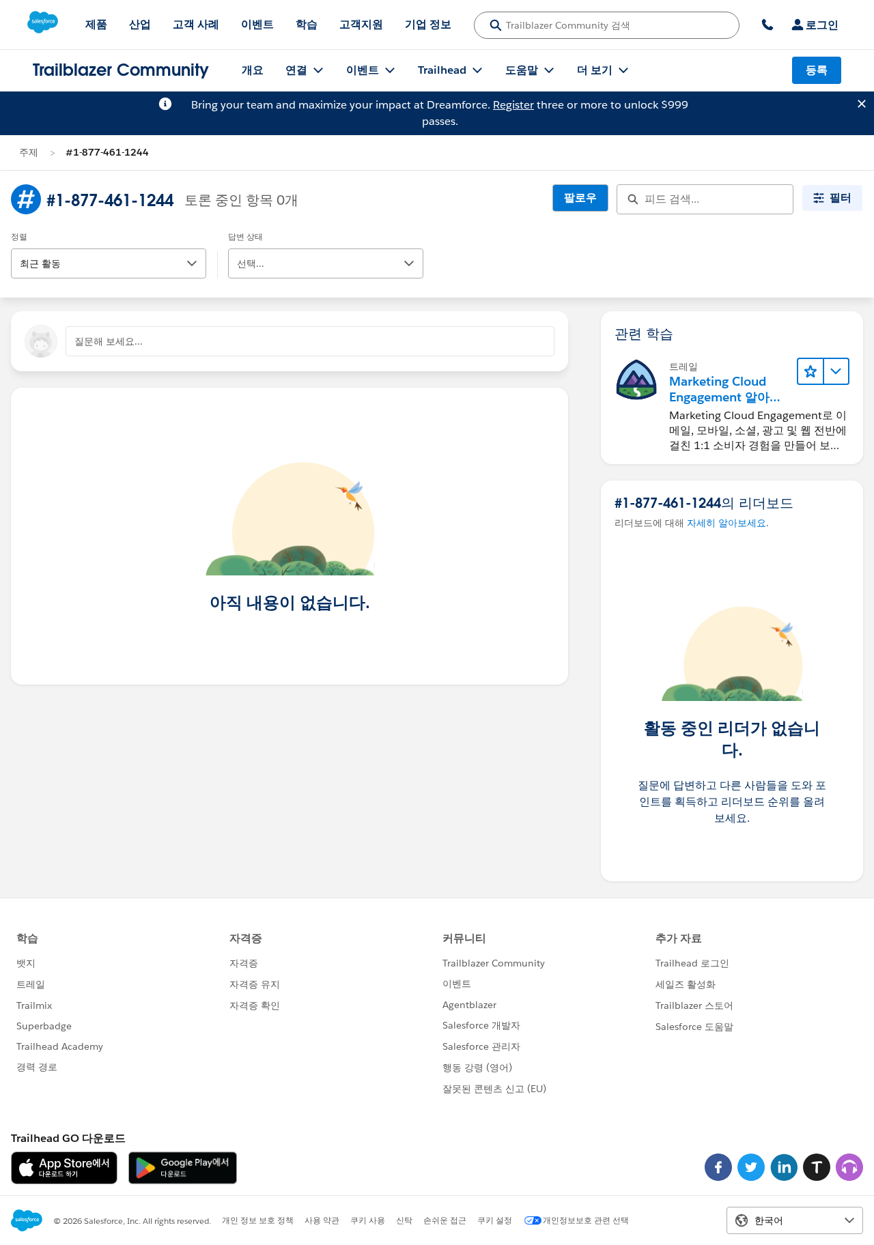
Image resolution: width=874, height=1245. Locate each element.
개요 (253, 70)
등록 (817, 70)
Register (513, 105)
